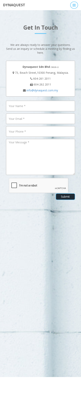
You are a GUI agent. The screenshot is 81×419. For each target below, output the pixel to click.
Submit (65, 196)
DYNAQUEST (14, 5)
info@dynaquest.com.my (42, 90)
